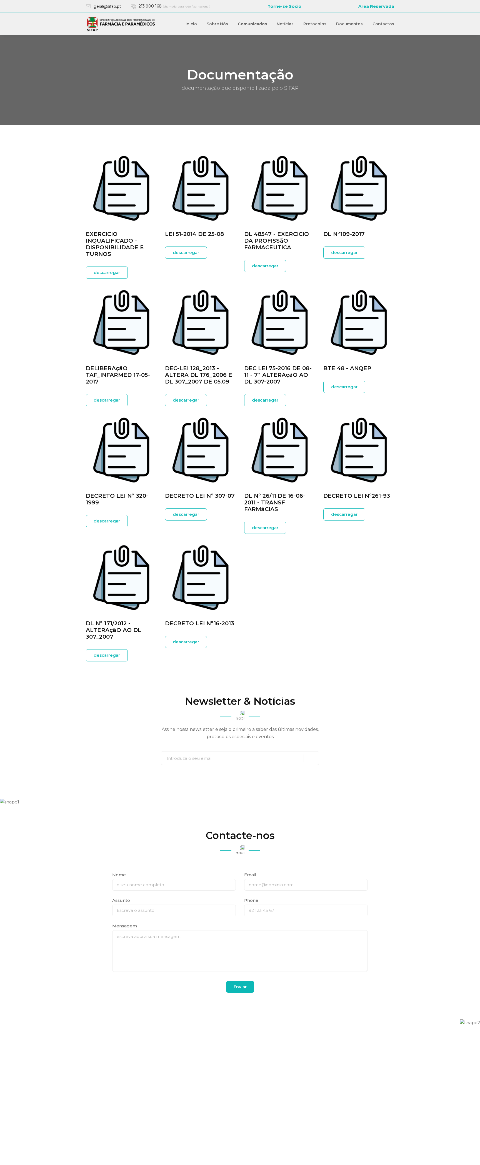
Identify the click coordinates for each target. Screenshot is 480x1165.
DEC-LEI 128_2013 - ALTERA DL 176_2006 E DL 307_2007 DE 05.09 (198, 375)
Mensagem (124, 925)
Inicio (191, 23)
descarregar (107, 272)
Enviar (240, 986)
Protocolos (314, 23)
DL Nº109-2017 (344, 234)
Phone (251, 900)
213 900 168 (174, 6)
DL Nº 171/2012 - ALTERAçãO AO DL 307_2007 (113, 630)
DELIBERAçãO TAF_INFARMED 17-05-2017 (118, 375)
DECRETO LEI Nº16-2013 (199, 623)
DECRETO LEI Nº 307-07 (200, 495)
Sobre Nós (217, 23)
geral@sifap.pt (107, 6)
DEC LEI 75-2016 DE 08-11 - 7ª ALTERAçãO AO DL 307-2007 (278, 375)
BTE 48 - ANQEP (347, 368)
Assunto (121, 900)
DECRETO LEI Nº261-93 (356, 495)
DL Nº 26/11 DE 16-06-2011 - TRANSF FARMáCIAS (274, 502)
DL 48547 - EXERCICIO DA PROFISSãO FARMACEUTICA (276, 241)
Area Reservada (376, 6)
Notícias (285, 23)
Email (250, 874)
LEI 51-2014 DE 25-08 (194, 234)
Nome (119, 874)
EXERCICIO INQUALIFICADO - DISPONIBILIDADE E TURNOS (115, 244)
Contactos (383, 23)
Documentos (349, 23)
